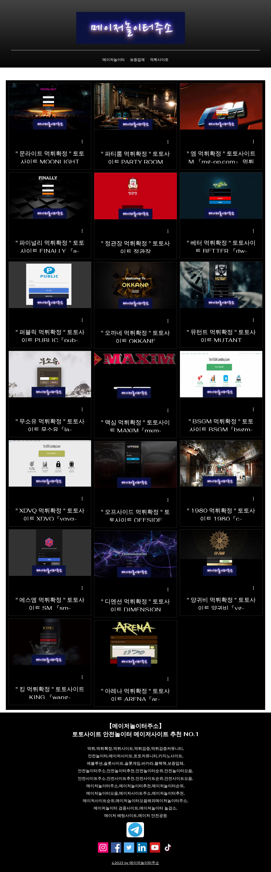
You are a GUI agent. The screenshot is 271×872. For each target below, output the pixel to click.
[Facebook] (116, 860)
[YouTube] (155, 860)
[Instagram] (103, 860)
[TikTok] (168, 860)
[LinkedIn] (142, 860)
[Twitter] (129, 860)
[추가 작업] (84, 141)
